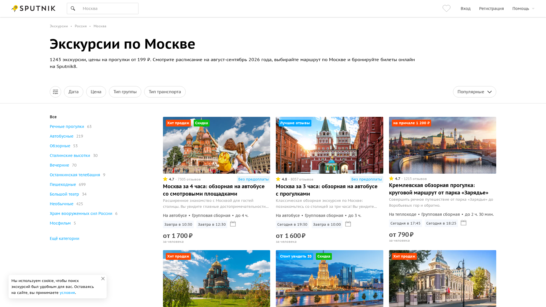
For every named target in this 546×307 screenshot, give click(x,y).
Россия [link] (81, 26)
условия (67, 292)
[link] (447, 8)
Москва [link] (100, 26)
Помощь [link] (520, 8)
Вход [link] (466, 8)
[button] (55, 92)
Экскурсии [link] (59, 26)
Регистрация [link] (491, 8)
